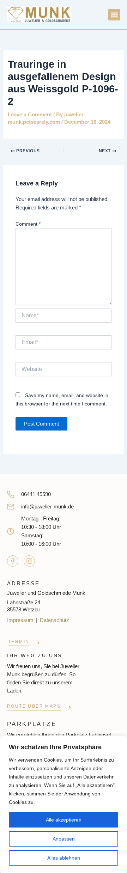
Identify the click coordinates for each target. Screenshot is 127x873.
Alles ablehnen (63, 858)
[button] (114, 14)
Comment (28, 224)
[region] (63, 804)
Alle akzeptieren (63, 820)
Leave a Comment (30, 114)
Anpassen (64, 839)
